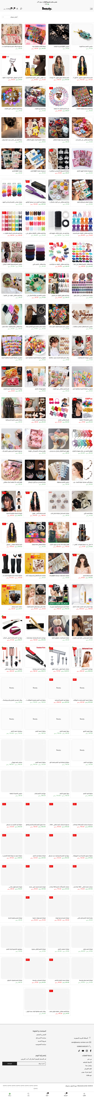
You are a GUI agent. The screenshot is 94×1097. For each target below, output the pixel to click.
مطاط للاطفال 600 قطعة (39, 544)
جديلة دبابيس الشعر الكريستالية (14, 420)
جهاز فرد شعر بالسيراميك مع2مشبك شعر (35, 638)
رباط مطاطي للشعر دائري (39, 264)
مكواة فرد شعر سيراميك (39, 669)
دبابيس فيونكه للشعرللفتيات (85, 358)
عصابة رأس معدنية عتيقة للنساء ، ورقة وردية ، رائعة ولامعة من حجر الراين (73, 482)
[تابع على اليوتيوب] (83, 1050)
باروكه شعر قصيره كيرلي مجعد (37, 887)
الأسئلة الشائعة (87, 1062)
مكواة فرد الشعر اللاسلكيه (62, 700)
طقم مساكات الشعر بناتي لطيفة (37, 451)
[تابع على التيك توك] (79, 1050)
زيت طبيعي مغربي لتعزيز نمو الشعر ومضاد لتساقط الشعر (31, 77)
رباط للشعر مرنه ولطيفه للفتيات (84, 108)
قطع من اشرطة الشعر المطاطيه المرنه (12, 358)
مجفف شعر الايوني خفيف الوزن (60, 669)
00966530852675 (83, 1046)
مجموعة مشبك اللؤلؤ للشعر (38, 171)
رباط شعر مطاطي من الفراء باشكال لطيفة (58, 202)
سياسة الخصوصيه (41, 1044)
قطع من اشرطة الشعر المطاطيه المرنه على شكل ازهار (31, 358)
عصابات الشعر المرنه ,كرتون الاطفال (36, 140)
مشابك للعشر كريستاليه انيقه (85, 202)
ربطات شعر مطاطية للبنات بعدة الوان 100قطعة (33, 1011)
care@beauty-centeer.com (80, 1042)
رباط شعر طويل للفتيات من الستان (60, 295)
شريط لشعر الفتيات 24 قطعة (61, 108)
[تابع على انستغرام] (87, 1050)
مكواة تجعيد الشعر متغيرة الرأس (13, 669)
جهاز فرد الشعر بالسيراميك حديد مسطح (59, 856)
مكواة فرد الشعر (88, 762)
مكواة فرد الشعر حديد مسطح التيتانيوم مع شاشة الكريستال (30, 202)
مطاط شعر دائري (88, 513)
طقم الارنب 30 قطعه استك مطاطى (12, 482)
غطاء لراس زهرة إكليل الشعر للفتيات (36, 607)
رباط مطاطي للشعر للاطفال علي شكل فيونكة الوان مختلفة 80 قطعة (74, 264)
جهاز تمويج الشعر (64, 731)
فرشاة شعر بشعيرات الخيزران (14, 980)
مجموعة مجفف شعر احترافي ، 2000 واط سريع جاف (55, 824)
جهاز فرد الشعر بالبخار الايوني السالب (12, 638)
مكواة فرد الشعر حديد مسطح (14, 824)
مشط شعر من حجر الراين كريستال (37, 482)
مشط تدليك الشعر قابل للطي (85, 918)
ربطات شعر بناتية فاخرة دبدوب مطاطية (59, 358)
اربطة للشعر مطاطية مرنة (39, 46)
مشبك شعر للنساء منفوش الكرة (60, 638)
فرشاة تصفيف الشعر (63, 949)
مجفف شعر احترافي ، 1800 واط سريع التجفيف (80, 887)
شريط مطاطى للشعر (63, 420)
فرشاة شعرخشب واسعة (39, 980)
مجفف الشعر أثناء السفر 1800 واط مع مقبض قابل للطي (54, 887)
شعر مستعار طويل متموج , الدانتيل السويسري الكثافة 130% (77, 77)
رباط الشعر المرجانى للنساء (39, 420)
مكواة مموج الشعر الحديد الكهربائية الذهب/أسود (79, 856)
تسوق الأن (40, 2)
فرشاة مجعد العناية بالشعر (62, 980)
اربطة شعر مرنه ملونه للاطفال (61, 140)
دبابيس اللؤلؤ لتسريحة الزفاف (61, 46)
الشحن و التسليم (41, 1034)
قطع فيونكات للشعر (40, 389)
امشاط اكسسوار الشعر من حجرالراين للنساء (57, 171)
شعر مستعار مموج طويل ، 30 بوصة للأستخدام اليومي (55, 77)
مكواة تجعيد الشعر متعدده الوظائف (83, 700)
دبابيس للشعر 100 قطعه (86, 420)
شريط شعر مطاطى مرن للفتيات (61, 389)
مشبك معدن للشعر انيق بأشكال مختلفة (35, 326)
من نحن (89, 1059)
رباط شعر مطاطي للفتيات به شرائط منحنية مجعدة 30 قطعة (53, 264)
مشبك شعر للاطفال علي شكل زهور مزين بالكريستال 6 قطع (77, 295)
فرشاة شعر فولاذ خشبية (39, 918)
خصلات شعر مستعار (17, 607)
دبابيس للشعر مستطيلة (63, 482)
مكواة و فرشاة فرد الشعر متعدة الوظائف (58, 762)
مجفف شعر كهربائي (16, 762)
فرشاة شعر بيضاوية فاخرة (15, 918)
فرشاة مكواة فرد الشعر (39, 856)
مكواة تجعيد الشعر (40, 731)
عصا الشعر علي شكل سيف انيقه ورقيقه (11, 140)
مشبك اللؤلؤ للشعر (17, 171)
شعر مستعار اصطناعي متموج (14, 544)
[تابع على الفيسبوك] (91, 1050)
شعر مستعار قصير (88, 575)
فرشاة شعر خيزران (88, 949)
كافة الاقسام (88, 1069)
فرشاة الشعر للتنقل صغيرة (39, 949)
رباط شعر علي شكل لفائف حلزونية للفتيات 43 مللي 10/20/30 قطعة (51, 233)
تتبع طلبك (89, 1075)
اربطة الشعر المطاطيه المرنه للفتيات (12, 389)
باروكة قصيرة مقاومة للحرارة (14, 513)
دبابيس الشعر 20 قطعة (16, 793)
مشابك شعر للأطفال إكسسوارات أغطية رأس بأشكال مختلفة (30, 575)
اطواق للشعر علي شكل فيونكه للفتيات (82, 451)
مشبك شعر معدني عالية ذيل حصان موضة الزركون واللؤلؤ (77, 638)
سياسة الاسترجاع (41, 1038)
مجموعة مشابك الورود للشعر (85, 171)
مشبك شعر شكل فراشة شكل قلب (60, 513)
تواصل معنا (88, 1065)
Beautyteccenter (83, 1086)
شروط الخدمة (42, 1041)
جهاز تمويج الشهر (88, 731)
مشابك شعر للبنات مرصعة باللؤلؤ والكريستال (57, 575)
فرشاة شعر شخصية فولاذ (62, 918)
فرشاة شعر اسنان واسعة (86, 980)
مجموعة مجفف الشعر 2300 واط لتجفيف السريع (80, 824)
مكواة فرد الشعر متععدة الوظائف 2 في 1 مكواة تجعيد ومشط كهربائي (26, 700)
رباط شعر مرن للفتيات (40, 108)
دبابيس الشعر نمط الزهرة (86, 46)
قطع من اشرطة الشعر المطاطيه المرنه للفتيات (80, 389)
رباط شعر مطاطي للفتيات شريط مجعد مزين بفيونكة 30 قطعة (76, 233)
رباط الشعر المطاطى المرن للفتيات (13, 108)
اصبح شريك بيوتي (86, 1072)
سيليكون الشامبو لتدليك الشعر (14, 949)
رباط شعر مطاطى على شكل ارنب (84, 140)
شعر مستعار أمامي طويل (39, 513)
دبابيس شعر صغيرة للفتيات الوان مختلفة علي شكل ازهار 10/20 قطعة (50, 326)
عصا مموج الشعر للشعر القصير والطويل (35, 824)
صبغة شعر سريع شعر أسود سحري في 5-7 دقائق (56, 607)
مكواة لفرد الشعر (88, 793)
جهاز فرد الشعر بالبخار (87, 669)
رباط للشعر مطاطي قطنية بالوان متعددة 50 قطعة (56, 1011)
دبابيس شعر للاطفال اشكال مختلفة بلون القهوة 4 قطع (78, 326)
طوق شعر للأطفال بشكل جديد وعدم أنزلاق (58, 451)
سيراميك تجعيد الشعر (16, 731)
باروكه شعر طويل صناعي (15, 887)
